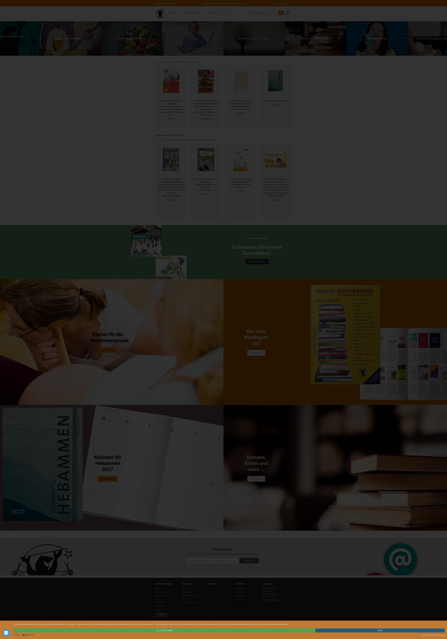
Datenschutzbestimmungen (437, 635)
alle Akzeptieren (165, 630)
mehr (380, 630)
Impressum (425, 635)
